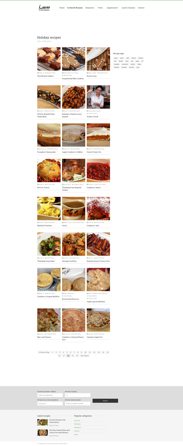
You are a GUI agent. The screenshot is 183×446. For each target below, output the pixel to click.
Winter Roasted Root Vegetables (46, 115)
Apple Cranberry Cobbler (72, 152)
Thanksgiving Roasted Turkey (71, 188)
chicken (140, 58)
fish (115, 61)
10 (85, 352)
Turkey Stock (92, 116)
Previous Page (44, 352)
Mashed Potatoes (44, 225)
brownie (116, 67)
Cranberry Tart (93, 225)
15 (107, 352)
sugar (137, 61)
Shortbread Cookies (45, 76)
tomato (121, 61)
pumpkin (116, 64)
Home (62, 8)
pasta (115, 58)
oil (142, 61)
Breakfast (77, 424)
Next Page (84, 356)
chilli (127, 58)
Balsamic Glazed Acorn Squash (72, 115)
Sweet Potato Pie (94, 152)
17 (64, 356)
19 (73, 356)
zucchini (131, 67)
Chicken (77, 431)
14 (103, 352)
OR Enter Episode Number (73, 400)
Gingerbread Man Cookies (73, 78)
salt (132, 61)
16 (59, 356)
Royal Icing (91, 76)
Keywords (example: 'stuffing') (46, 391)
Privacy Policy (63, 443)
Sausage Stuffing (69, 261)
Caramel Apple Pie (94, 337)
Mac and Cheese (44, 337)
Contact (141, 8)
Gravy (64, 225)
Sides (76, 434)
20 (77, 356)
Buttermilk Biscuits (70, 299)
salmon (133, 64)
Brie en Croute (43, 187)
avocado (124, 67)
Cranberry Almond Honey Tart (73, 338)
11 (90, 352)
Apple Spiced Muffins (96, 301)
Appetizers (77, 427)
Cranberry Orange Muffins (48, 296)
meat (126, 61)
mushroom (125, 64)
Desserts (77, 420)
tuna (138, 67)
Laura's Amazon (128, 8)
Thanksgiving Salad (46, 261)
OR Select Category (71, 391)
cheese (134, 58)
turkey (139, 64)
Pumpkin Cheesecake (46, 152)
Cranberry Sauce (94, 187)
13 (99, 352)
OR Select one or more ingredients (47, 400)
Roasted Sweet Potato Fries (98, 261)
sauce (122, 58)
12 (94, 352)
